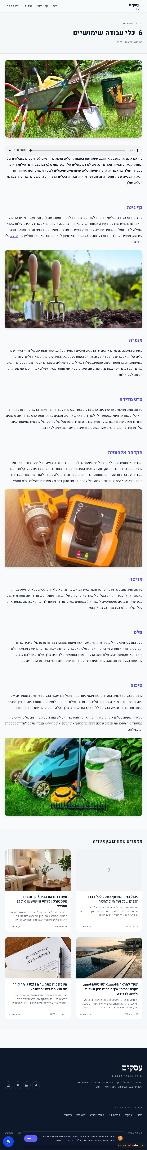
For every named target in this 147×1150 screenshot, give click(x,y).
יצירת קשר (13, 6)
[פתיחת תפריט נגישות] (8, 1141)
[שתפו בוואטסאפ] (17, 1085)
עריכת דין (114, 1115)
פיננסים (80, 1115)
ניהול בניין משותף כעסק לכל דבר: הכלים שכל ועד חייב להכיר (113, 899)
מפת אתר (9, 1133)
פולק (14, 235)
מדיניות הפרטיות (70, 1140)
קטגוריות (42, 6)
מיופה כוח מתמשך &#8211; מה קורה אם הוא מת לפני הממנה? (39, 987)
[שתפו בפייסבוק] (36, 1085)
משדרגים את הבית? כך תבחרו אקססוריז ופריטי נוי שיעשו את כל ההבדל (41, 902)
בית (55, 6)
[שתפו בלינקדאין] (27, 1085)
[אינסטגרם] (8, 1085)
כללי (139, 1115)
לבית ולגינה (128, 24)
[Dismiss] (142, 1145)
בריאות (68, 1115)
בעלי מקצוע (97, 1115)
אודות (28, 6)
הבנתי (30, 1138)
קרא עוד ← (85, 926)
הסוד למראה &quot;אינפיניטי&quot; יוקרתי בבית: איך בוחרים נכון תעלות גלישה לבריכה (110, 989)
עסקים (128, 1115)
